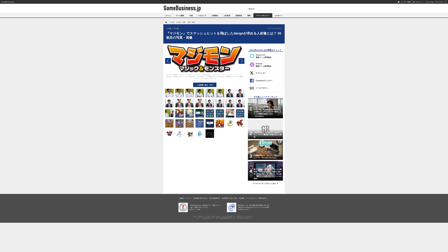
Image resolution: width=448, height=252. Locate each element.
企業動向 (215, 15)
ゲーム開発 (180, 15)
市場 (191, 15)
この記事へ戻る (204, 85)
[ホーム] (166, 22)
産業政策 (238, 15)
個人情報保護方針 (214, 198)
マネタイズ (202, 15)
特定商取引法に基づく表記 (229, 198)
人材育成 (227, 15)
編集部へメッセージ (185, 198)
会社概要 (241, 198)
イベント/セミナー (263, 15)
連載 (249, 15)
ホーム (168, 15)
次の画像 (241, 61)
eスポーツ (278, 15)
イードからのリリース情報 (254, 198)
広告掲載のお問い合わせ (200, 198)
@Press (264, 198)
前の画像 (168, 61)
